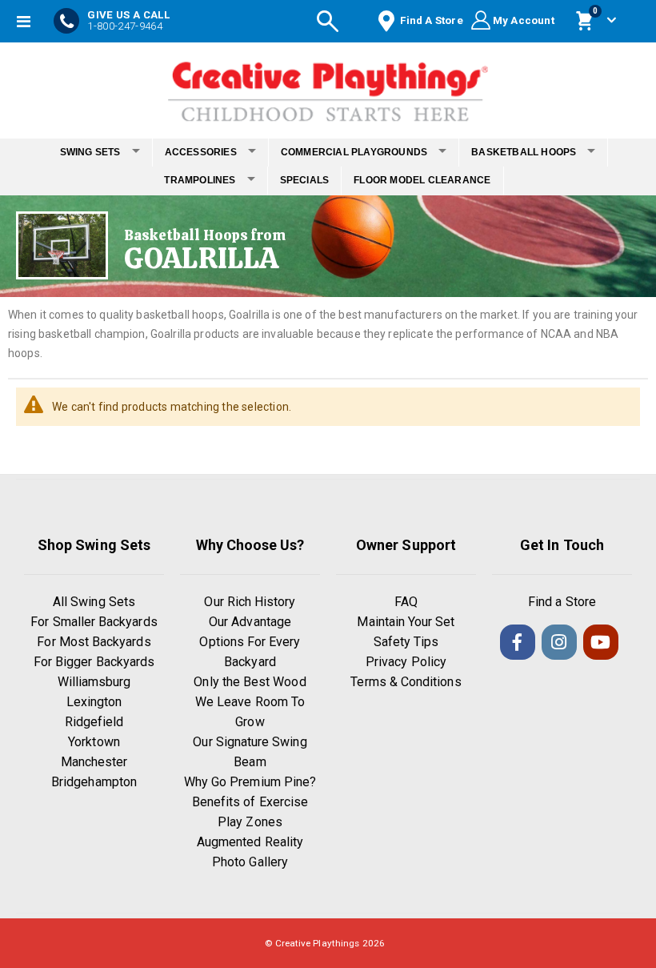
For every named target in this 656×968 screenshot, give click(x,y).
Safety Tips (406, 641)
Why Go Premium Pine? (250, 781)
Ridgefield (94, 721)
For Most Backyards (93, 641)
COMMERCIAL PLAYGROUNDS (354, 152)
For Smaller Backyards (93, 621)
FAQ (406, 601)
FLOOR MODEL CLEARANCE (422, 180)
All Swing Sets (94, 601)
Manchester (94, 761)
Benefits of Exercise (250, 801)
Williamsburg (94, 681)
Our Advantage (250, 621)
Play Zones (250, 821)
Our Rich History (249, 601)
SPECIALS (305, 180)
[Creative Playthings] (328, 86)
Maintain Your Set (405, 621)
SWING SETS (90, 152)
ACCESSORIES (201, 152)
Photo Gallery (250, 862)
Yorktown (94, 741)
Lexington (94, 701)
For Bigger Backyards (94, 661)
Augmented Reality (250, 842)
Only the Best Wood (250, 681)
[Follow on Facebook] (517, 642)
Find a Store (562, 601)
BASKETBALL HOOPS (523, 152)
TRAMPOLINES (199, 180)
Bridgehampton (94, 781)
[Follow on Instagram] (559, 642)
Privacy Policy (406, 661)
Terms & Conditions (405, 681)
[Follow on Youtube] (600, 642)
